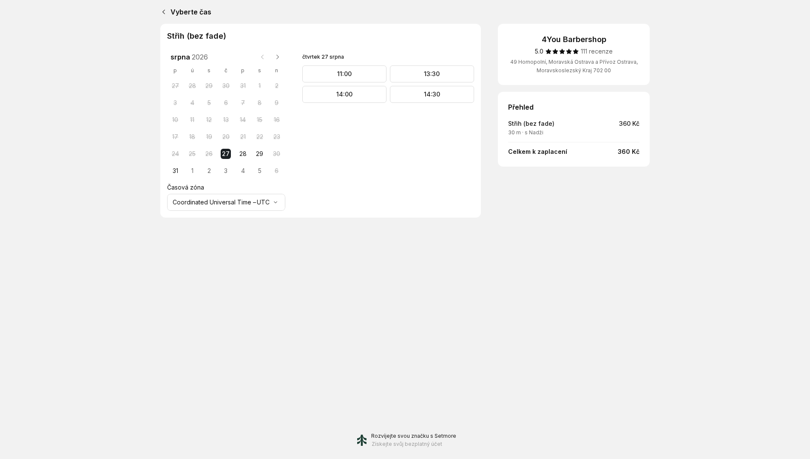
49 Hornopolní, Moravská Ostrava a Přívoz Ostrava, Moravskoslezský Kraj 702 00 (574, 66)
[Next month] (277, 57)
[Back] (162, 12)
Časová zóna (185, 187)
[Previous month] (262, 57)
